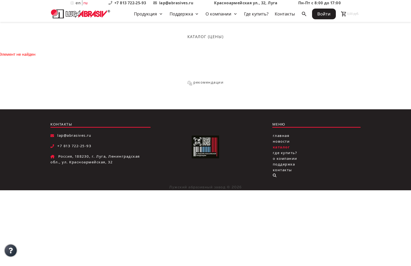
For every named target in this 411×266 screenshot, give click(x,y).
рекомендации (208, 82)
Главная (281, 135)
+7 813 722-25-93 (130, 2)
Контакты (285, 14)
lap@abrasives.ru (176, 2)
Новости (281, 141)
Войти (324, 14)
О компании (285, 158)
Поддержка (284, 163)
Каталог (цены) (205, 36)
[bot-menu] (274, 175)
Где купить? (256, 14)
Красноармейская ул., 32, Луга (246, 2)
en (78, 3)
